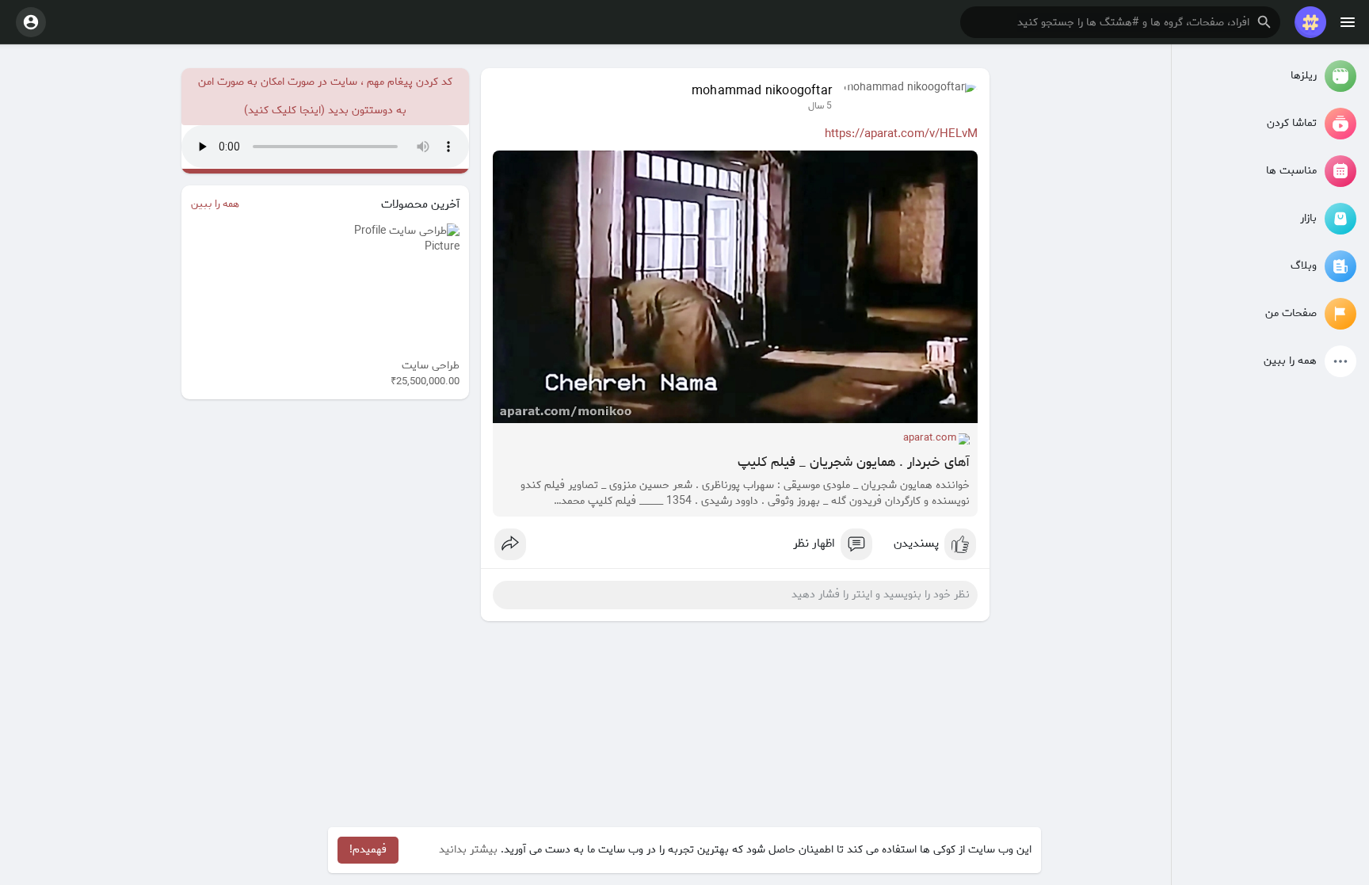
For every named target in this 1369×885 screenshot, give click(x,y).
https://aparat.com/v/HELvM (901, 133)
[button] (1120, 22)
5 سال (820, 106)
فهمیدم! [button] (368, 850)
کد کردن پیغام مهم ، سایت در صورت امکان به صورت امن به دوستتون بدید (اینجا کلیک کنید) (325, 96)
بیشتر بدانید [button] (468, 850)
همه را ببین (215, 204)
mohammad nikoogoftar (762, 91)
